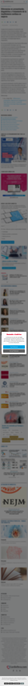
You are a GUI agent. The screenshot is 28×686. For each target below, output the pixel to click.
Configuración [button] (17, 683)
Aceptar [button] (6, 683)
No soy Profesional (14, 351)
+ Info (22, 683)
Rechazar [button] (11, 683)
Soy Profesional (14, 347)
